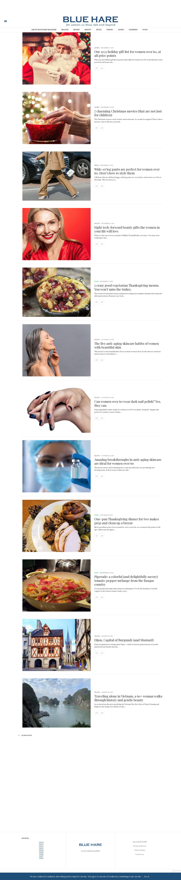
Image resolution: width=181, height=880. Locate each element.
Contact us (140, 854)
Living (121, 30)
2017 (41, 856)
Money (76, 30)
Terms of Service (139, 846)
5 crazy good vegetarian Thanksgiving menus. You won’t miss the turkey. (126, 287)
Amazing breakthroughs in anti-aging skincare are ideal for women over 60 (127, 461)
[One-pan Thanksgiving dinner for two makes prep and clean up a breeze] (56, 526)
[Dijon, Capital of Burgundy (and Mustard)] (56, 645)
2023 (41, 844)
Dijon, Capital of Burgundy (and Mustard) (124, 640)
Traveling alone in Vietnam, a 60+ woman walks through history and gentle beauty (128, 698)
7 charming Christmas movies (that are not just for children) (128, 113)
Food (145, 30)
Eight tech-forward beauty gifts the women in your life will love (127, 229)
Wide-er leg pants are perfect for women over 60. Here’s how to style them (127, 171)
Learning (133, 30)
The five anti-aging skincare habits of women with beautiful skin (126, 345)
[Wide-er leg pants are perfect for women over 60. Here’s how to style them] (56, 176)
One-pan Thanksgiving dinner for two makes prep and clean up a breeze (126, 521)
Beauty (88, 30)
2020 (41, 850)
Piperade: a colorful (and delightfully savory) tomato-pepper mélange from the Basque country (126, 580)
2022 (41, 846)
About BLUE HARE (140, 842)
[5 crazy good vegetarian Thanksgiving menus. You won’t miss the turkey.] (56, 292)
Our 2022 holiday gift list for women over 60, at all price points (127, 54)
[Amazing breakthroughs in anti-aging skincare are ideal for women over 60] (56, 466)
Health (64, 30)
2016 (41, 858)
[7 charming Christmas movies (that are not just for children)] (56, 118)
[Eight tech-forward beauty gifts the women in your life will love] (56, 234)
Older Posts (26, 735)
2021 (41, 848)
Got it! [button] (146, 876)
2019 (41, 852)
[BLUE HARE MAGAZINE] (22, 21)
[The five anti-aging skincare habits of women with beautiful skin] (56, 350)
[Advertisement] (90, 9)
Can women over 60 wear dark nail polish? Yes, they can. (127, 403)
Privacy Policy (139, 850)
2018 (41, 854)
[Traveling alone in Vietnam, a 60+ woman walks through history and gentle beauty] (56, 703)
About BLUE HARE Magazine (43, 30)
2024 (41, 842)
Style (99, 30)
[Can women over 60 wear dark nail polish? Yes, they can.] (56, 408)
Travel (110, 30)
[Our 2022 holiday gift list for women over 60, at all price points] (56, 58)
